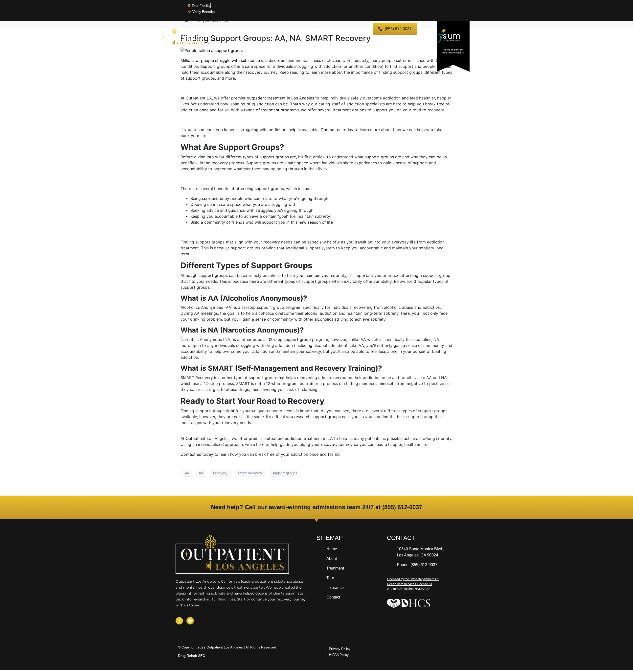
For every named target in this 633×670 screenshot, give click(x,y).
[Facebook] (190, 620)
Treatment (281, 42)
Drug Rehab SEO (191, 656)
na (201, 473)
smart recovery (250, 473)
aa (187, 473)
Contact (412, 42)
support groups (284, 473)
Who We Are (251, 42)
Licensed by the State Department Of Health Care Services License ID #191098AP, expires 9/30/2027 (413, 584)
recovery (220, 473)
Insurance (350, 42)
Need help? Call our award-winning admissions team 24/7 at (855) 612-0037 (316, 507)
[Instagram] (179, 620)
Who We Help (382, 42)
